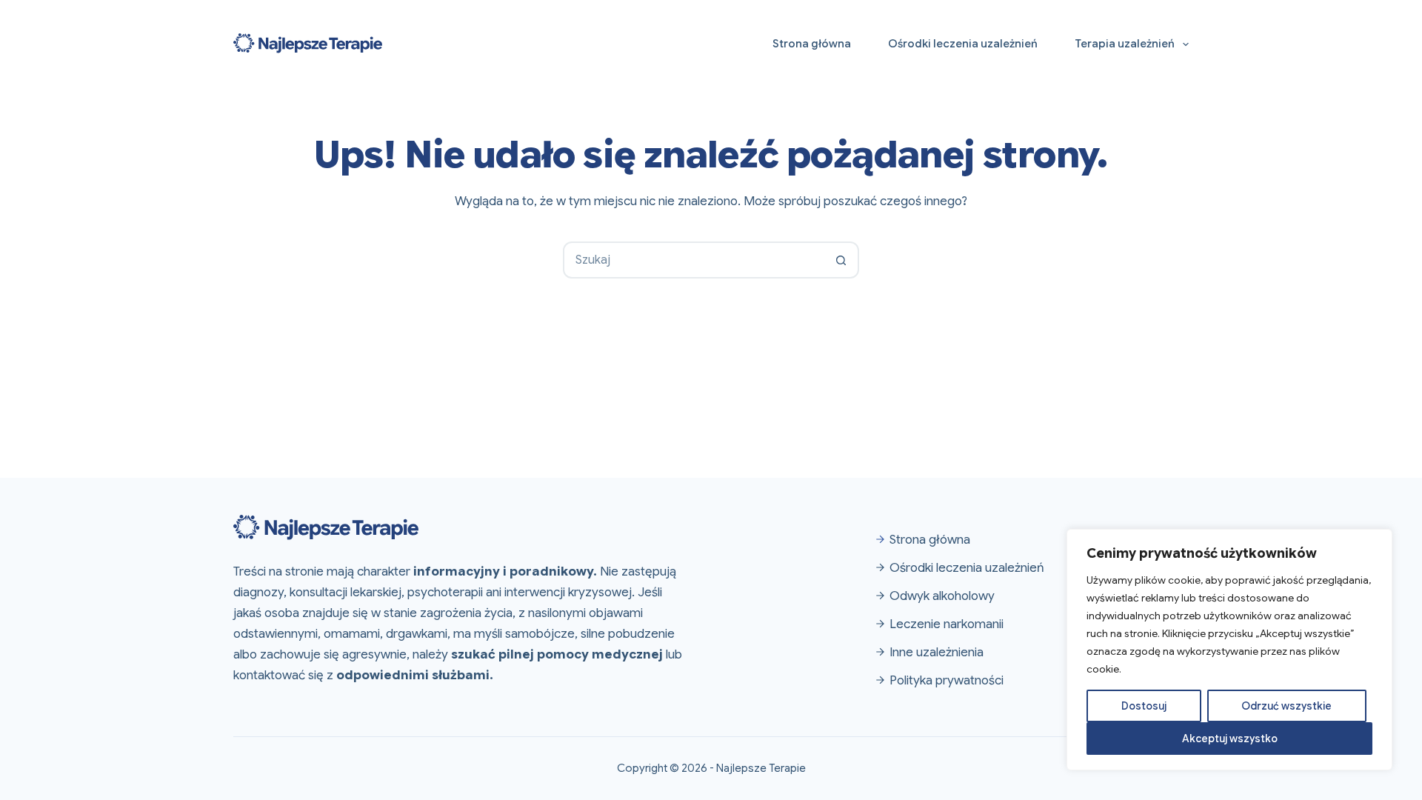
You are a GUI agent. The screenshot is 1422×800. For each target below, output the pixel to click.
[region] (1229, 649)
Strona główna (811, 43)
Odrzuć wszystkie (1286, 706)
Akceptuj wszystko (1230, 738)
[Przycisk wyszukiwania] (841, 260)
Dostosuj (1143, 706)
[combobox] (694, 260)
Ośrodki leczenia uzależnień (963, 43)
